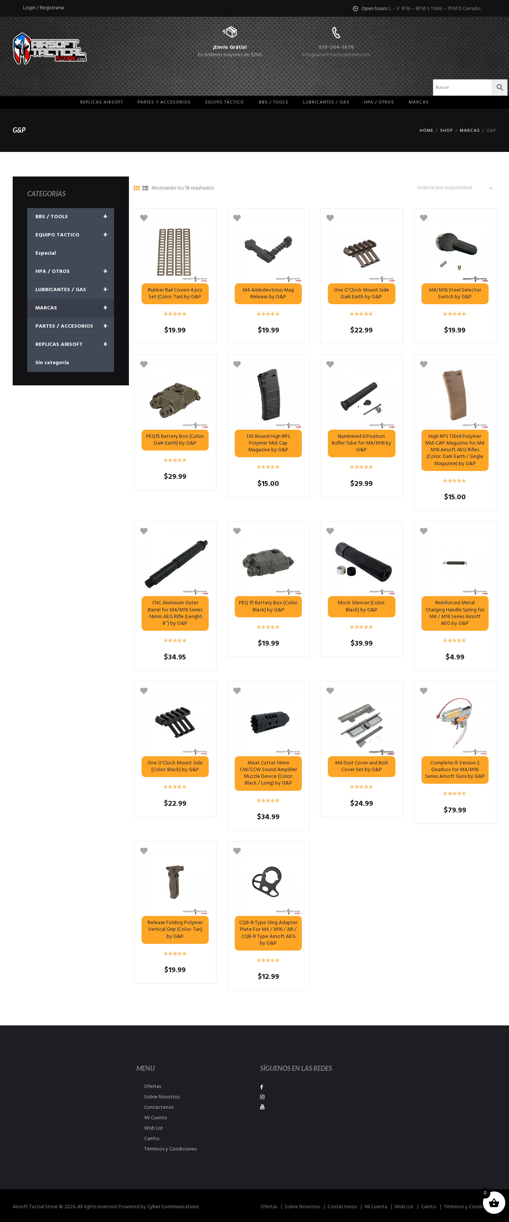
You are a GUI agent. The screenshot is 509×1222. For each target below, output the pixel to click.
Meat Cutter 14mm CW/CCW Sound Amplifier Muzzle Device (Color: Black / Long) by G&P (268, 773)
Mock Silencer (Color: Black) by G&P (361, 606)
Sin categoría (52, 363)
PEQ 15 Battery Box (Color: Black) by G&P (268, 606)
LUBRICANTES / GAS (71, 290)
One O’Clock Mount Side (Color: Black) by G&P (175, 766)
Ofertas (152, 1086)
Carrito (151, 1139)
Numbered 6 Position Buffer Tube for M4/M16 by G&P (361, 443)
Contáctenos (159, 1107)
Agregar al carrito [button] (268, 882)
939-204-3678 (336, 47)
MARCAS (419, 102)
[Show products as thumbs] (137, 189)
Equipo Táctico (224, 102)
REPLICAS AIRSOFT (71, 345)
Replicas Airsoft (101, 102)
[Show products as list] (145, 189)
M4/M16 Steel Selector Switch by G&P (455, 293)
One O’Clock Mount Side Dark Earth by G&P (361, 293)
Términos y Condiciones (170, 1149)
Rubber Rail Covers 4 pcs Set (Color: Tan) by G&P (175, 293)
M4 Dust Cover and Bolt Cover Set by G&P (361, 766)
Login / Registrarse (43, 8)
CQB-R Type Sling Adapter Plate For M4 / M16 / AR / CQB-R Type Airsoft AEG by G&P (268, 933)
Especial (45, 253)
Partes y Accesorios (164, 102)
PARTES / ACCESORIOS (71, 326)
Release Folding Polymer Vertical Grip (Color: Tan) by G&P (175, 930)
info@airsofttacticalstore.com (336, 55)
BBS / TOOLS (71, 217)
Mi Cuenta (155, 1118)
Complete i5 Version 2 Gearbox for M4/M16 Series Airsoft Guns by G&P (455, 770)
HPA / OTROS (379, 102)
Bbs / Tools (273, 102)
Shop (446, 130)
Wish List (153, 1128)
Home (426, 130)
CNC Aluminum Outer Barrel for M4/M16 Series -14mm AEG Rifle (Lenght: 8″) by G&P (175, 613)
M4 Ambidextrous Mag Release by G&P (268, 293)
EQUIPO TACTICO (71, 235)
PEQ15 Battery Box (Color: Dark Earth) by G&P (175, 440)
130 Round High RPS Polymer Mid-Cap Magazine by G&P (268, 443)
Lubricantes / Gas (326, 102)
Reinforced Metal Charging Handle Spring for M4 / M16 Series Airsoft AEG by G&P (455, 613)
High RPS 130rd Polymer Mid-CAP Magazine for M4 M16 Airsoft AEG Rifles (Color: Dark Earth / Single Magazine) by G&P (454, 450)
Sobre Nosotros (162, 1097)
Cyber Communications (173, 1207)
